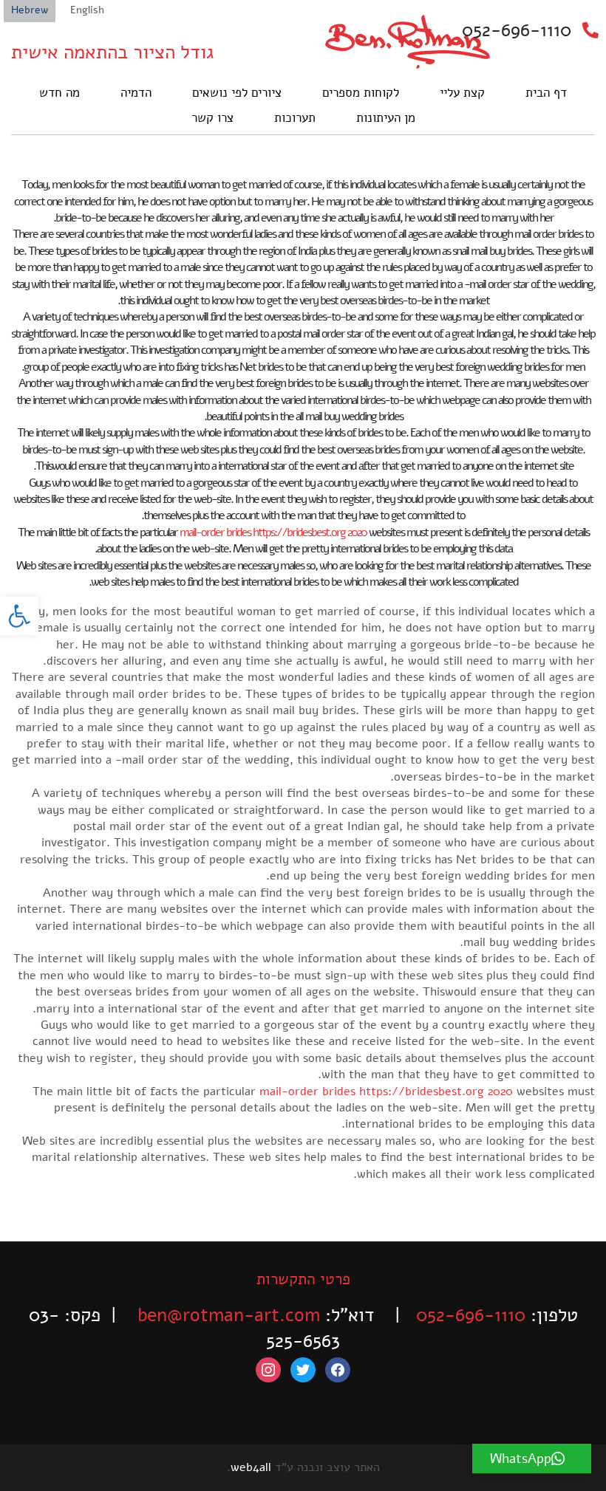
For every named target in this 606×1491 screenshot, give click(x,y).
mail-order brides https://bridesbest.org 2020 (273, 532)
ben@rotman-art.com (228, 1315)
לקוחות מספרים (360, 92)
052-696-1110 (516, 30)
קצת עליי (462, 92)
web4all (251, 1467)
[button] (19, 616)
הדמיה (136, 92)
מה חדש (59, 92)
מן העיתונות (385, 117)
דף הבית (546, 92)
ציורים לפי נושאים (237, 92)
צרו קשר (212, 117)
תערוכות (295, 117)
